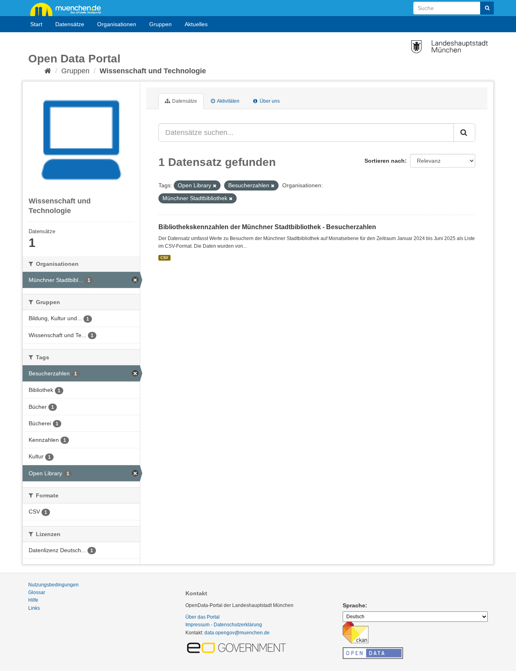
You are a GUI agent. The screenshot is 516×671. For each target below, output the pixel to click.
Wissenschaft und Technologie (153, 71)
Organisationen (116, 24)
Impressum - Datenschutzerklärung (223, 625)
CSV (164, 258)
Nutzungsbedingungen (53, 585)
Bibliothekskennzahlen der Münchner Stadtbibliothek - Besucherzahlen (267, 227)
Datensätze (69, 24)
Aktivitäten (227, 101)
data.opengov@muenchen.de (237, 633)
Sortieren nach (384, 160)
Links (34, 608)
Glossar (36, 592)
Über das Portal (202, 617)
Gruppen (160, 24)
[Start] (47, 71)
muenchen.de (68, 9)
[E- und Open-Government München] (237, 647)
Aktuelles (196, 24)
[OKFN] (373, 651)
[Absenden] (487, 8)
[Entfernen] (214, 185)
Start (36, 24)
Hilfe (33, 600)
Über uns (269, 101)
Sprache (354, 605)
